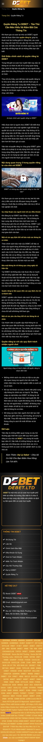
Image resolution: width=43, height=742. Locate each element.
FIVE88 (20, 660)
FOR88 (37, 682)
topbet (32, 702)
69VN (20, 671)
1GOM (18, 732)
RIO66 (15, 721)
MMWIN (21, 640)
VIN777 (39, 646)
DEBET (20, 439)
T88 (31, 649)
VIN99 (12, 718)
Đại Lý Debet (23, 455)
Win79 (38, 699)
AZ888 (25, 688)
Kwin (5, 702)
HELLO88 (35, 671)
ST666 (34, 715)
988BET (13, 724)
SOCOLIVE (5, 732)
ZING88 (31, 718)
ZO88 (23, 663)
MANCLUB (6, 685)
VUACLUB (39, 724)
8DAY (26, 685)
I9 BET (19, 646)
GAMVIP (29, 640)
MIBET (20, 649)
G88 (35, 710)
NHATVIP (27, 671)
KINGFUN (7, 674)
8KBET (12, 668)
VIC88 (8, 710)
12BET (9, 688)
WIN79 (27, 738)
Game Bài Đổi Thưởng (20, 654)
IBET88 (18, 718)
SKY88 (32, 657)
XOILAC (12, 732)
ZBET (38, 657)
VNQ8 (40, 715)
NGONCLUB (5, 724)
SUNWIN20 (13, 643)
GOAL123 (17, 688)
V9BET (15, 676)
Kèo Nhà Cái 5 (31, 727)
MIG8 (18, 729)
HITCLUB (5, 646)
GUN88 (19, 724)
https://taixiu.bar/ (12, 707)
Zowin (33, 699)
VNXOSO (6, 696)
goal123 (18, 702)
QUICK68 (6, 640)
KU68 (3, 713)
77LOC (13, 729)
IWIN (34, 663)
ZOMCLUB (39, 718)
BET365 (5, 668)
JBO (3, 649)
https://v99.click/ (36, 704)
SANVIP (26, 724)
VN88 (26, 649)
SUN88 (9, 721)
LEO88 (3, 690)
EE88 (14, 685)
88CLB (27, 676)
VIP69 (32, 724)
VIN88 (6, 660)
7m (38, 727)
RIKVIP (33, 721)
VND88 (40, 710)
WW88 (30, 674)
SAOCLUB (36, 660)
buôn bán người (36, 732)
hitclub (17, 704)
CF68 (4, 721)
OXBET (6, 671)
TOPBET (23, 693)
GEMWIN (16, 674)
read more (36, 735)
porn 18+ (17, 735)
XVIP (40, 649)
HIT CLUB (39, 643)
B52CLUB (18, 657)
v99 (27, 704)
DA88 (18, 668)
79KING (40, 688)
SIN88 (25, 657)
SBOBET (32, 665)
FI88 (38, 665)
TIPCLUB (25, 668)
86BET (23, 729)
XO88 (28, 690)
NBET (13, 696)
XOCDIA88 (6, 654)
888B (33, 668)
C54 (9, 676)
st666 (22, 707)
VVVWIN (32, 688)
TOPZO (18, 651)
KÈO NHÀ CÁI (22, 665)
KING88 (13, 671)
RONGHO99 (4, 718)
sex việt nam (13, 738)
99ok (8, 704)
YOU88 (19, 696)
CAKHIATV (25, 732)
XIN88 (38, 668)
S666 (41, 676)
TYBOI (12, 727)
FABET (40, 690)
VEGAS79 (6, 729)
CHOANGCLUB (8, 651)
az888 (28, 699)
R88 (35, 649)
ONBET (23, 674)
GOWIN (14, 640)
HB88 (21, 676)
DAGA (3, 688)
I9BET (12, 646)
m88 (12, 704)
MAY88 (23, 735)
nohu (11, 657)
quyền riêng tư (25, 37)
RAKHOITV (31, 729)
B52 (31, 685)
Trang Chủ (6, 9)
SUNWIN (4, 643)
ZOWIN (32, 651)
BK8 (7, 649)
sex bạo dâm (7, 735)
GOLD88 (37, 640)
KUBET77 (30, 643)
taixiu (3, 707)
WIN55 (20, 685)
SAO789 (34, 676)
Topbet (39, 707)
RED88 (13, 649)
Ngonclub (25, 702)
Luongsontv (16, 713)
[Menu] (3, 3)
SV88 (3, 693)
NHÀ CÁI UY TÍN (9, 665)
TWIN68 (24, 718)
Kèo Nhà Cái (20, 727)
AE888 (38, 651)
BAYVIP (6, 727)
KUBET (22, 643)
